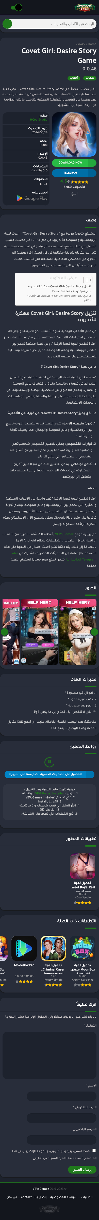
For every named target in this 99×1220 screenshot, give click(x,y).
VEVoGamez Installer (49, 794)
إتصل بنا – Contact (33, 1197)
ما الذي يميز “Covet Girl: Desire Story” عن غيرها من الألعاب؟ (59, 296)
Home (92, 44)
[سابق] (94, 632)
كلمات (80, 44)
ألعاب (74, 78)
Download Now (70, 162)
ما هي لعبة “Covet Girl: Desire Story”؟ (71, 291)
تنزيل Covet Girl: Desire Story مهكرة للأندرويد (59, 287)
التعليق (90, 1026)
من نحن (12, 1197)
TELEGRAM (70, 173)
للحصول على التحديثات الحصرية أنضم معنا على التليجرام (45, 774)
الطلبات (86, 1197)
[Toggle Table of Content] (85, 280)
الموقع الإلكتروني (84, 1129)
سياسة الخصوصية (63, 1197)
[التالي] (4, 632)
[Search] (7, 24)
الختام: (87, 300)
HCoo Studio (38, 120)
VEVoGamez (41, 1189)
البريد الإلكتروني (84, 1108)
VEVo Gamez (64, 534)
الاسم (91, 1086)
